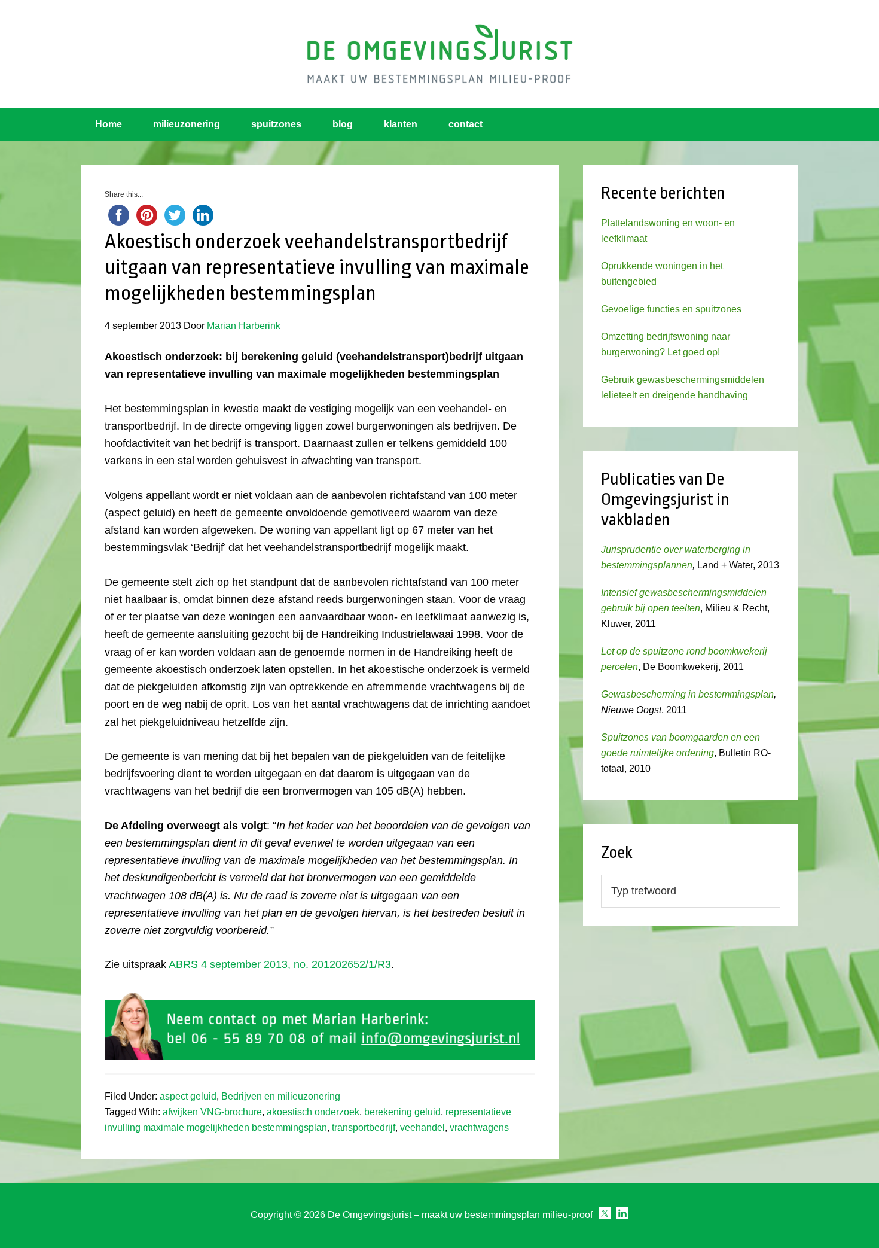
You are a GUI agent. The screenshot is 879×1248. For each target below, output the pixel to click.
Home (108, 124)
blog (342, 124)
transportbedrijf (363, 1127)
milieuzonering (186, 124)
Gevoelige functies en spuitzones (671, 309)
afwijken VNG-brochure (212, 1112)
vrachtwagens (479, 1127)
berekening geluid (402, 1112)
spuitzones (276, 124)
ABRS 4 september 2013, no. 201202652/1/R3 (280, 964)
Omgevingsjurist (439, 54)
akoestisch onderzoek (313, 1112)
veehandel (422, 1127)
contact (465, 124)
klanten (400, 124)
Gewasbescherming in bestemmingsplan (687, 694)
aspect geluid (188, 1096)
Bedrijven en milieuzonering (280, 1096)
